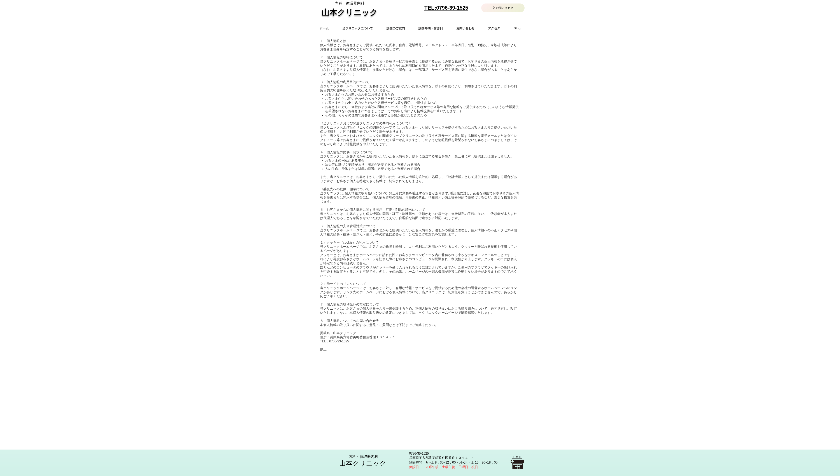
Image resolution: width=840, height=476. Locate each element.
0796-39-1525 (452, 8)
